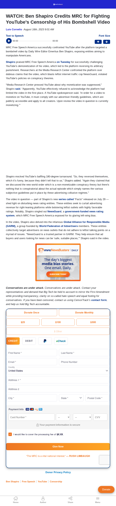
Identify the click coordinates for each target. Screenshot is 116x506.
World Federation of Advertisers (58, 226)
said (17, 88)
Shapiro (10, 62)
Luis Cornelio (14, 29)
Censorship (56, 481)
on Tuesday (63, 62)
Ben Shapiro (12, 481)
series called (66, 199)
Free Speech (28, 481)
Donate (106, 489)
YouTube (42, 481)
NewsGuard (54, 211)
